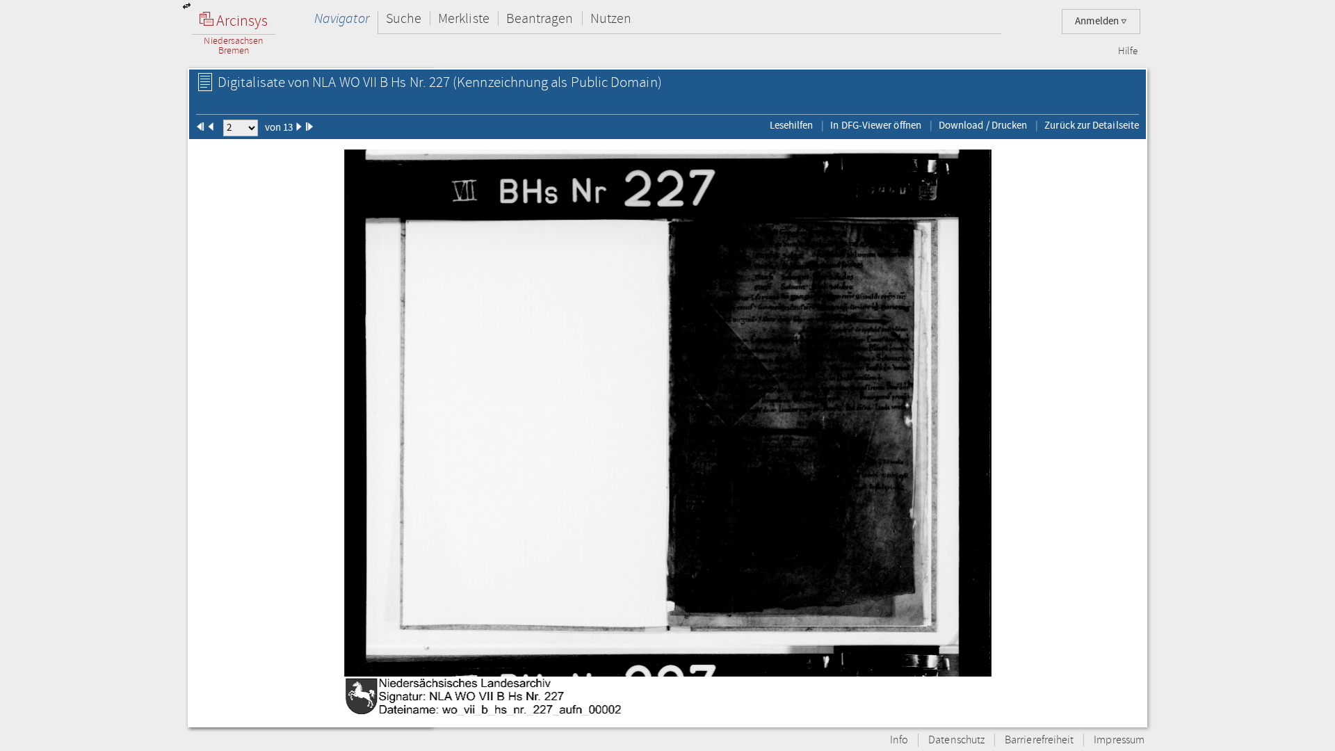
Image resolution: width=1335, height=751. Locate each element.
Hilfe (1128, 51)
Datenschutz (956, 740)
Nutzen (610, 18)
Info (899, 740)
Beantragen (540, 18)
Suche (403, 18)
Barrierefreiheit (1039, 740)
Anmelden (1098, 21)
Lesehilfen (792, 125)
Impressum (1119, 740)
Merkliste (464, 18)
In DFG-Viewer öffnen (875, 125)
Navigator (341, 18)
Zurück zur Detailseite (1091, 125)
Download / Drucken (983, 125)
